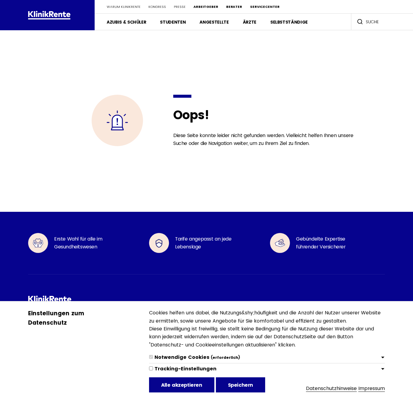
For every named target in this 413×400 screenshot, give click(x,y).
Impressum (371, 388)
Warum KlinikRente (124, 6)
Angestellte (214, 22)
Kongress (157, 6)
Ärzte (249, 22)
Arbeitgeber (205, 6)
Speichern (240, 385)
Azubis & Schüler (126, 22)
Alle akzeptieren (181, 385)
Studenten (173, 22)
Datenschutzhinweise (331, 388)
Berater (234, 6)
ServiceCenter (265, 6)
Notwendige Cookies (197, 357)
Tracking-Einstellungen (185, 368)
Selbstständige (289, 22)
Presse (180, 6)
